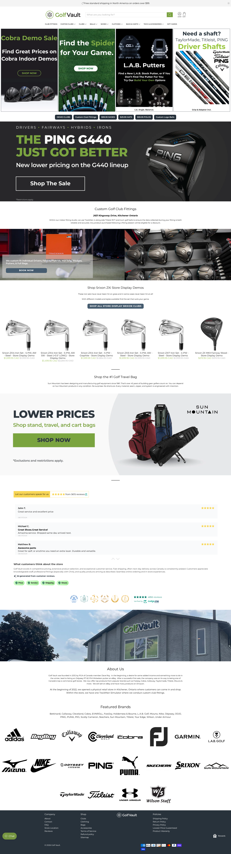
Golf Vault (55, 845)
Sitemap (85, 837)
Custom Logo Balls (165, 117)
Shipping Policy (160, 818)
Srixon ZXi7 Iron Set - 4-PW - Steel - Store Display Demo (173, 354)
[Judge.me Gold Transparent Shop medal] (94, 599)
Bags (83, 825)
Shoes (103, 24)
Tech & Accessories (153, 24)
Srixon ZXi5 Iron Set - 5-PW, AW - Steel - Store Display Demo (134, 354)
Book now (26, 270)
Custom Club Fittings (85, 117)
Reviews (49, 831)
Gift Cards (172, 24)
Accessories (86, 828)
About (48, 818)
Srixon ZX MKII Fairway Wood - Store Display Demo (211, 354)
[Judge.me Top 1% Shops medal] (115, 599)
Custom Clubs (67, 24)
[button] (113, 559)
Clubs (81, 24)
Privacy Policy (159, 825)
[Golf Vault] (63, 15)
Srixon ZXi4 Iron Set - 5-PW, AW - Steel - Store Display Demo (19, 354)
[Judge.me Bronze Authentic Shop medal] (105, 599)
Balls (92, 24)
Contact (48, 822)
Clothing (116, 24)
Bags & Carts (132, 24)
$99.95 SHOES (108, 117)
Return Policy (159, 822)
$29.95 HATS (126, 117)
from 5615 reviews (75, 494)
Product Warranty (161, 831)
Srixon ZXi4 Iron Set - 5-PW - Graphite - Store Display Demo (96, 354)
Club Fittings (51, 24)
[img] (58, 494)
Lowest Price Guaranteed (165, 828)
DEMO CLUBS (63, 117)
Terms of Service (88, 831)
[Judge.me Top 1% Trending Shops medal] (125, 599)
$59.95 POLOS (144, 117)
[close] (228, 3)
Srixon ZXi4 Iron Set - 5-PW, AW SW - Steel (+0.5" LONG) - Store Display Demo (58, 355)
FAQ (46, 825)
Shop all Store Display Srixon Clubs (115, 306)
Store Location (51, 828)
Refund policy (87, 834)
